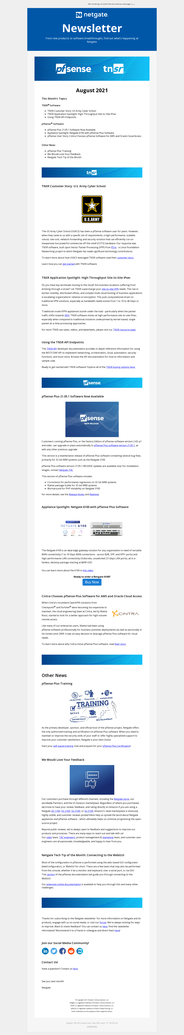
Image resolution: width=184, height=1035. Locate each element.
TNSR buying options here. (120, 367)
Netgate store (121, 799)
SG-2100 (65, 811)
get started (69, 264)
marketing (108, 837)
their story (120, 644)
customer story (125, 257)
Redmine (94, 494)
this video (88, 570)
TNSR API (52, 348)
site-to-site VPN (110, 289)
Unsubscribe (92, 1026)
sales (49, 837)
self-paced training (63, 746)
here (133, 4)
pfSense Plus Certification (116, 746)
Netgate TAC (66, 470)
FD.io (113, 247)
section (51, 874)
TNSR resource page (124, 329)
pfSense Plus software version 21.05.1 (114, 445)
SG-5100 (88, 811)
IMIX (67, 315)
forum (103, 922)
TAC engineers (67, 837)
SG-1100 (55, 811)
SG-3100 (75, 811)
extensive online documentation (63, 884)
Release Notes (76, 494)
